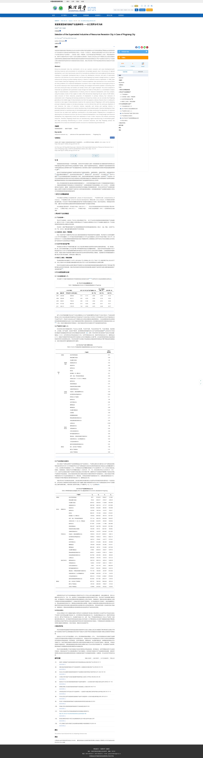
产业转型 (81, 165)
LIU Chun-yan (58, 38)
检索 (82, 1)
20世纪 (80, 163)
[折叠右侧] (200, 383)
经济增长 (82, 321)
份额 (101, 222)
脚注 (120, 127)
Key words (121, 82)
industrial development (82, 199)
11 (62, 268)
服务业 (66, 229)
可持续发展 (57, 167)
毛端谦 (64, 28)
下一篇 (95, 155)
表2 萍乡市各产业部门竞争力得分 (130, 113)
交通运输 (72, 431)
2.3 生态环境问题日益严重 (126, 99)
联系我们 (121, 15)
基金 (120, 130)
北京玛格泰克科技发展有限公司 (101, 756)
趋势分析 (96, 464)
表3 (98, 484)
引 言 (120, 87)
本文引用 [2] (62, 669)
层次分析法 (96, 174)
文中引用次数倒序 (104, 658)
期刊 (68, 1)
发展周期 (93, 172)
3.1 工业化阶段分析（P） (126, 106)
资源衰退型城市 (58, 128)
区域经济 (85, 201)
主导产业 (94, 323)
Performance (69, 490)
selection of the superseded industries (80, 134)
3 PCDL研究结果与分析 (124, 104)
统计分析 (79, 189)
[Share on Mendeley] (147, 47)
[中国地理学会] (61, 8)
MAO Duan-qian (72, 38)
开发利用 (86, 227)
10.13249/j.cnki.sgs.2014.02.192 (88, 20)
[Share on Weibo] (142, 47)
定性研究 (59, 178)
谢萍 (60, 28)
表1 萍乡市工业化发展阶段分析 (130, 108)
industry (57, 199)
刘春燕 (56, 28)
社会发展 (70, 265)
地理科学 (57, 20)
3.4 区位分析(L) (124, 120)
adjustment (86, 490)
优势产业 (78, 339)
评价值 (73, 174)
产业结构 (59, 217)
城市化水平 (74, 317)
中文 (136, 6)
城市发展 (67, 172)
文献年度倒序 (96, 658)
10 (57, 176)
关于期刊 (64, 15)
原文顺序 (89, 658)
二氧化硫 (111, 246)
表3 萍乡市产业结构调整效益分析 (130, 118)
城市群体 (63, 191)
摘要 (120, 75)
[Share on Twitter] (139, 47)
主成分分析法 (71, 333)
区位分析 (93, 199)
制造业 (74, 323)
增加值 (107, 329)
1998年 (78, 248)
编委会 (75, 15)
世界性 (73, 163)
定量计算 (60, 203)
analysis (102, 199)
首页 (53, 15)
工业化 (70, 198)
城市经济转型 (102, 206)
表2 (87, 333)
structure (98, 490)
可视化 (123, 57)
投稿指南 (86, 15)
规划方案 (108, 206)
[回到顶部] (200, 380)
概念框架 (57, 180)
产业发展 (109, 187)
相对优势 (57, 619)
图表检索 (149, 10)
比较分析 (88, 466)
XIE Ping (65, 38)
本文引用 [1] (62, 664)
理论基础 (111, 178)
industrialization (87, 198)
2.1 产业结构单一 (124, 94)
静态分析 (68, 178)
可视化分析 (112, 658)
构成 (112, 220)
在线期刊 (97, 15)
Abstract (121, 77)
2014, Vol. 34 (64, 20)
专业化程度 (83, 623)
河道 (86, 252)
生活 (94, 250)
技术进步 (110, 321)
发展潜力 (84, 644)
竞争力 (99, 198)
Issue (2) (70, 20)
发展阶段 (104, 279)
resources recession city (61, 134)
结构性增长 (80, 603)
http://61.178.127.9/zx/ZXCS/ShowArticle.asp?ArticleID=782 (72, 713)
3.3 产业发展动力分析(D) (126, 115)
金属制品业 (72, 423)
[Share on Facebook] (136, 47)
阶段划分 (80, 279)
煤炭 (70, 180)
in (94, 285)
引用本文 (121, 85)
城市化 (107, 290)
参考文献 (121, 125)
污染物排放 (64, 248)
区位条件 (104, 653)
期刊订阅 (109, 15)
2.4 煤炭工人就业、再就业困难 (127, 101)
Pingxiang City (97, 134)
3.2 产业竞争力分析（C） (126, 111)
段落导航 (125, 72)
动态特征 (103, 201)
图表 (77, 1)
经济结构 (65, 638)
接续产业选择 (68, 128)
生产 (99, 329)
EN (132, 6)
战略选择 (110, 167)
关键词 (120, 80)
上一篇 (74, 155)
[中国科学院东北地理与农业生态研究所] (55, 8)
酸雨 (91, 248)
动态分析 (74, 178)
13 (90, 278)
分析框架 (92, 203)
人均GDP (68, 290)
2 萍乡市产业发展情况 (124, 92)
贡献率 (82, 599)
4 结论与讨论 (122, 123)
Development (76, 285)
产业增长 (65, 464)
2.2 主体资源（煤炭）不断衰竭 (127, 96)
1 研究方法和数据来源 (124, 89)
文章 (73, 1)
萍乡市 (76, 128)
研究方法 (59, 194)
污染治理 (82, 246)
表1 (111, 279)
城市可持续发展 (68, 185)
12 (89, 278)
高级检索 (142, 10)
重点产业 (68, 649)
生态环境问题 (60, 244)
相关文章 (140, 71)
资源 (58, 163)
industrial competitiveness (83, 347)
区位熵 (90, 613)
